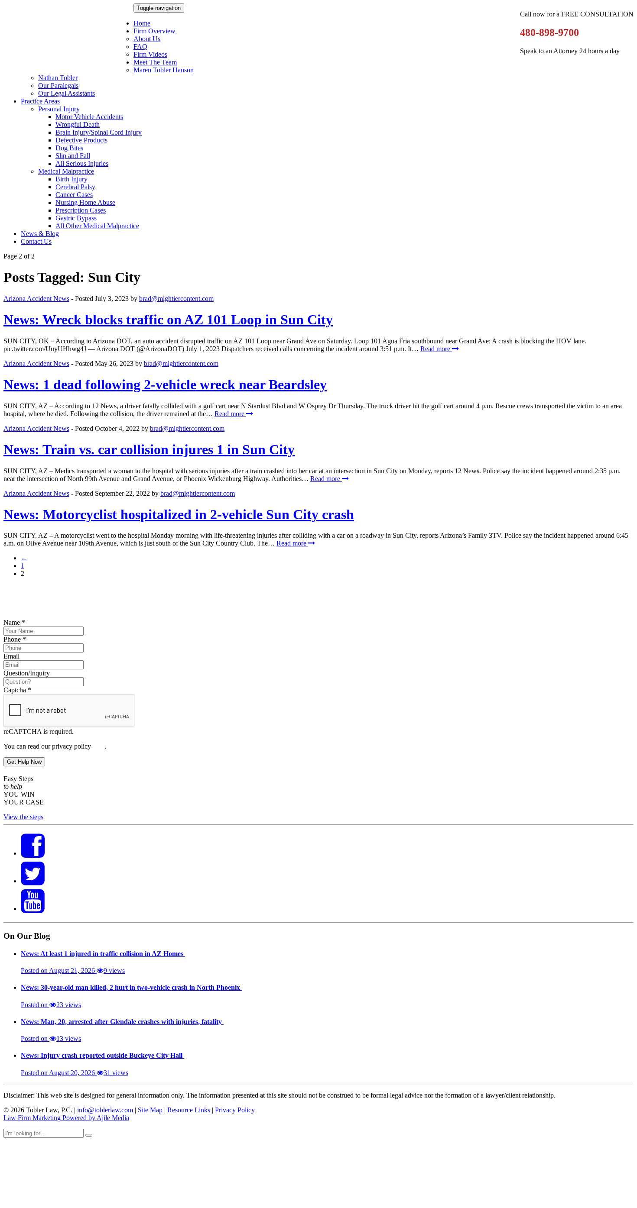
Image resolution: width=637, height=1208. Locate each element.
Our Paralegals (58, 85)
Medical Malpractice (66, 171)
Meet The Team (155, 62)
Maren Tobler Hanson (163, 70)
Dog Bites (69, 148)
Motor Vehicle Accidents (89, 116)
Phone (14, 639)
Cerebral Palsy (75, 187)
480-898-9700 (549, 32)
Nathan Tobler (58, 77)
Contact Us (36, 241)
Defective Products (81, 140)
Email (11, 656)
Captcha (17, 690)
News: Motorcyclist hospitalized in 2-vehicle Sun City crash (178, 514)
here (98, 746)
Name (14, 622)
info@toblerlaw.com (105, 1110)
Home (141, 23)
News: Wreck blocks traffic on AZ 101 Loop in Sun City (168, 319)
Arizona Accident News (36, 298)
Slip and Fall (72, 155)
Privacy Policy (235, 1110)
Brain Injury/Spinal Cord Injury (98, 132)
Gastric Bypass (76, 218)
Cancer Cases (74, 194)
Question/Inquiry (26, 673)
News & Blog (40, 233)
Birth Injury (71, 179)
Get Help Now (24, 762)
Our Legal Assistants (66, 93)
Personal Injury (59, 109)
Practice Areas (40, 101)
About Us (146, 38)
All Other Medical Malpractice (97, 225)
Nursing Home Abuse (85, 202)
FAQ (140, 46)
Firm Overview (154, 31)
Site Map (150, 1110)
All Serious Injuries (81, 163)
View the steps (23, 816)
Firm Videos (150, 54)
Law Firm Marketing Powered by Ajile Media (66, 1117)
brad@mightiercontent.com (176, 298)
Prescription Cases (80, 210)
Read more (436, 348)
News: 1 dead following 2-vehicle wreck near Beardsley (165, 384)
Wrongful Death (77, 124)
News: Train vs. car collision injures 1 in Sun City (149, 449)
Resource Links (188, 1110)
